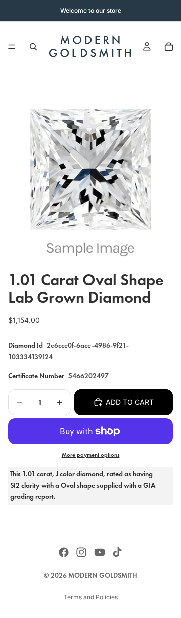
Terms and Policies (91, 597)
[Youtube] (100, 552)
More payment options (91, 454)
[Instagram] (81, 552)
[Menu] (11, 46)
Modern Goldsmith (102, 575)
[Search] (33, 47)
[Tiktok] (117, 552)
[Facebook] (64, 552)
